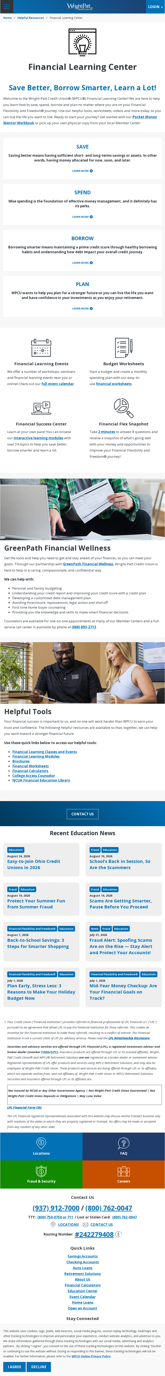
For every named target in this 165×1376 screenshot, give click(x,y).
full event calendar (57, 383)
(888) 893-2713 (84, 627)
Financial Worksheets (30, 766)
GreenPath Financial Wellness (88, 564)
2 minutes (106, 431)
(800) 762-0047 (109, 1207)
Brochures (21, 761)
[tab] (82, 170)
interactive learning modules (38, 438)
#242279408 (94, 1234)
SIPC (54, 1052)
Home (7, 18)
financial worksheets (114, 383)
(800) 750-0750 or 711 (55, 1217)
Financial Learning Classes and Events (44, 752)
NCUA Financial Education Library (41, 780)
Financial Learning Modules (36, 756)
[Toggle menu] (6, 6)
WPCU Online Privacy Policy (91, 1356)
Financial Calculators (30, 771)
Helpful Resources (31, 18)
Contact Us (82, 814)
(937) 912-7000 (56, 1207)
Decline (38, 1367)
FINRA (45, 1052)
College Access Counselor (33, 775)
